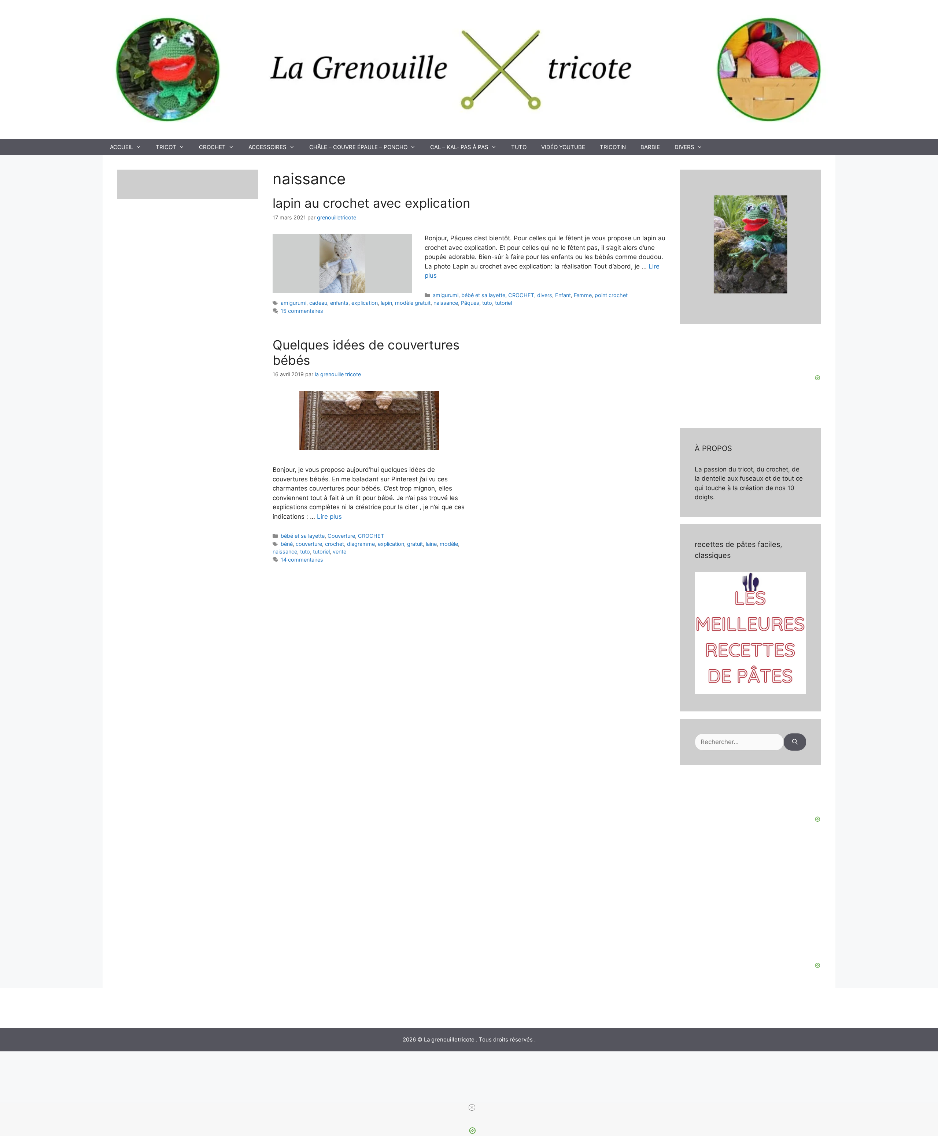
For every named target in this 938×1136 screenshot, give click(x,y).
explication (364, 303)
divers (544, 295)
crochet (334, 544)
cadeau (318, 303)
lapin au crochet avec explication (371, 203)
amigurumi (445, 295)
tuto (487, 303)
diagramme (361, 544)
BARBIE (650, 147)
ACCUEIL (121, 147)
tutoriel (503, 303)
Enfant (563, 295)
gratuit (415, 544)
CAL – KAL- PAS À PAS (459, 147)
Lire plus (329, 516)
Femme (583, 295)
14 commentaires (302, 559)
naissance (445, 303)
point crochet (611, 295)
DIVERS (684, 147)
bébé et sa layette (483, 295)
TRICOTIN (613, 147)
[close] (472, 1107)
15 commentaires (302, 311)
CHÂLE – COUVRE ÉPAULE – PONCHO (358, 147)
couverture (309, 544)
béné (287, 544)
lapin (386, 303)
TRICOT (166, 147)
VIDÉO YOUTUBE (563, 147)
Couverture (341, 536)
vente (339, 551)
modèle (449, 544)
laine (431, 544)
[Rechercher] (795, 742)
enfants (339, 303)
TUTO (519, 147)
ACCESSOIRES (267, 147)
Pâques (470, 303)
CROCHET (212, 147)
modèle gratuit (413, 303)
